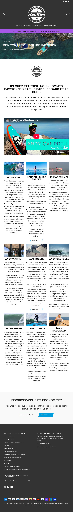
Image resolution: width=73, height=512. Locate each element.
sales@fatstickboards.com (47, 447)
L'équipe (6, 446)
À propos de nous (9, 437)
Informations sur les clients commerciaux (17, 469)
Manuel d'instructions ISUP (12, 466)
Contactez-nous (9, 440)
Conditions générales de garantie (14, 455)
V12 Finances (7, 461)
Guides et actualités (10, 452)
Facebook (36, 240)
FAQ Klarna (7, 463)
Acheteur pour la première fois (13, 443)
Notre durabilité (9, 449)
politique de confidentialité (12, 458)
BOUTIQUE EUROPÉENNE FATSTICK (28, 26)
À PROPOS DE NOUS (49, 26)
